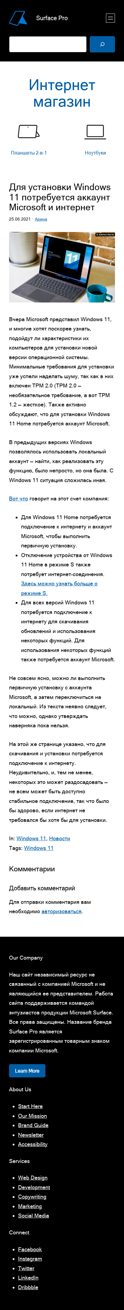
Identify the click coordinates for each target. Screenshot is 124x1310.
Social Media (33, 1215)
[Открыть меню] (110, 18)
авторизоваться (62, 911)
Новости (59, 838)
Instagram (30, 1258)
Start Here (30, 1106)
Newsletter (31, 1135)
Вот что (18, 498)
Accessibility (33, 1144)
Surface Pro (52, 17)
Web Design (33, 1177)
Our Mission (32, 1116)
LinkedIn (28, 1277)
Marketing (30, 1206)
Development (34, 1187)
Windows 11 (31, 838)
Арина (41, 219)
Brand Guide (33, 1125)
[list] (62, 143)
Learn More (27, 1070)
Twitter (26, 1268)
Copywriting (32, 1196)
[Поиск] (102, 44)
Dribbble (28, 1287)
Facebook (30, 1249)
